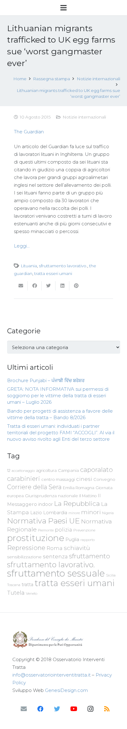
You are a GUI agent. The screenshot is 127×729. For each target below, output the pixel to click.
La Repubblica (77, 503)
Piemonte (46, 530)
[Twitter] (57, 709)
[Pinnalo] (76, 285)
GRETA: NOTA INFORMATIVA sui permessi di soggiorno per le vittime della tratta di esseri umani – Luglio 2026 (58, 395)
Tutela (16, 592)
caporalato (96, 469)
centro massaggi (58, 479)
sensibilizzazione (24, 556)
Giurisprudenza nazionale (51, 495)
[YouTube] (73, 709)
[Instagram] (90, 709)
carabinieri (23, 478)
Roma (55, 548)
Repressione (26, 548)
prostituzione (35, 538)
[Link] (63, 640)
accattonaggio (23, 471)
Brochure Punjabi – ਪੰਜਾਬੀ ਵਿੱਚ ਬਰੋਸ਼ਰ (45, 380)
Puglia (72, 539)
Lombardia (55, 512)
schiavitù (77, 548)
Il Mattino (87, 496)
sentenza (55, 556)
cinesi (84, 479)
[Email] (23, 709)
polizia (63, 530)
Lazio (36, 512)
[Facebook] (40, 709)
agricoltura (46, 470)
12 (8, 470)
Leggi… (22, 246)
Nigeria (108, 513)
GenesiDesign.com (66, 690)
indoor (45, 504)
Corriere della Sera (34, 487)
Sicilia (111, 575)
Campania (68, 470)
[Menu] (63, 7)
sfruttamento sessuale (56, 573)
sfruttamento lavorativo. (63, 265)
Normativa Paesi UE (43, 520)
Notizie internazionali (84, 117)
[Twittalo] (48, 285)
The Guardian (29, 132)
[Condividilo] (35, 285)
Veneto (31, 593)
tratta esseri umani (53, 273)
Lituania (29, 265)
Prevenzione (84, 530)
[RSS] (107, 709)
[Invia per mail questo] (21, 285)
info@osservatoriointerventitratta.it (51, 675)
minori (91, 512)
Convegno (104, 479)
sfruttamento (89, 556)
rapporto (87, 540)
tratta (27, 584)
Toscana (13, 585)
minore (74, 513)
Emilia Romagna (78, 487)
